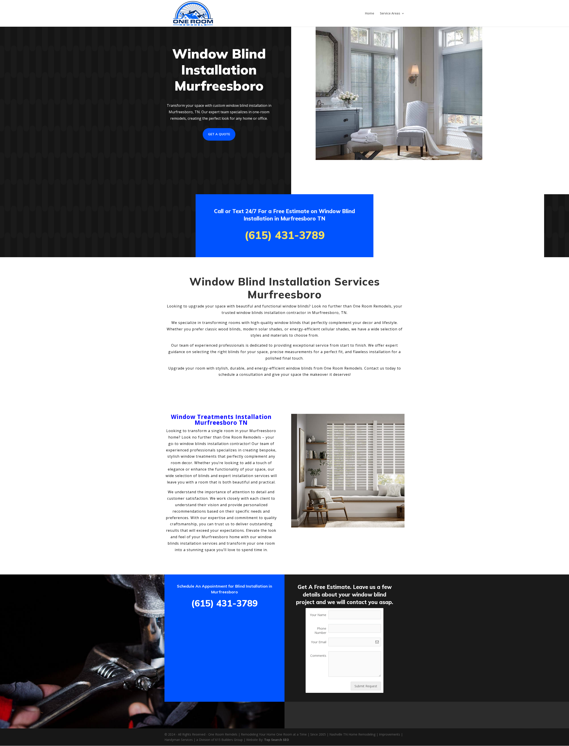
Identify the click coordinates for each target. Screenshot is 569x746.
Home (369, 13)
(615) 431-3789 (284, 235)
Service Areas (390, 13)
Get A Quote (219, 134)
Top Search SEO (276, 740)
